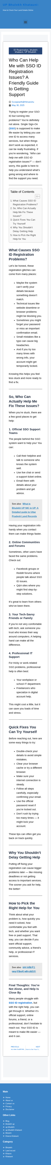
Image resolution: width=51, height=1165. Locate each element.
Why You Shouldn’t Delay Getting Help (23, 229)
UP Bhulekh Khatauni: (21, 4)
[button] (25, 22)
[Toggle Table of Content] (36, 196)
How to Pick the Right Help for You (24, 237)
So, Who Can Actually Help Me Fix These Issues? (24, 212)
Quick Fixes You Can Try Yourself (24, 221)
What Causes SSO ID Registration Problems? (25, 202)
